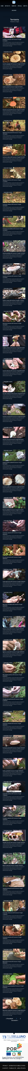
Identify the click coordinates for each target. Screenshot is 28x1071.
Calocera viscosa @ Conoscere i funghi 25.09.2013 (13, 628)
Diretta (25, 6)
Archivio (14, 10)
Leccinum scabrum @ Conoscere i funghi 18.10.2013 (14, 157)
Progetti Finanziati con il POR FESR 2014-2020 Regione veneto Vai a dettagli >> (13, 1058)
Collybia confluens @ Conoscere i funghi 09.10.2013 (14, 347)
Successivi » (14, 1020)
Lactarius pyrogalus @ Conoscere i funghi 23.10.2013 (14, 64)
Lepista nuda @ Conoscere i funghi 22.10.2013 (12, 86)
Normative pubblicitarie (17, 1065)
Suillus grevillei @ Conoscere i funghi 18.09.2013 (13, 770)
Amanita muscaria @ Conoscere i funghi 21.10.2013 (14, 109)
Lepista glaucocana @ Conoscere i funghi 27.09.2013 (14, 581)
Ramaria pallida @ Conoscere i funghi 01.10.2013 (13, 509)
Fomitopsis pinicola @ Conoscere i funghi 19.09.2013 (14, 747)
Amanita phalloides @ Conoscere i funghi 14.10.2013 (14, 253)
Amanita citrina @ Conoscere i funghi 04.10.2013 (13, 439)
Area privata (21, 1068)
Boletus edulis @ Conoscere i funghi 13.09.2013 (13, 865)
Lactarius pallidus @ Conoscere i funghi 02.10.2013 (13, 486)
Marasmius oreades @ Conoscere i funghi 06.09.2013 (14, 1010)
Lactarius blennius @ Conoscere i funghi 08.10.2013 (14, 370)
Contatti (5, 1068)
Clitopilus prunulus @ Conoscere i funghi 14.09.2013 (14, 842)
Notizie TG (7, 6)
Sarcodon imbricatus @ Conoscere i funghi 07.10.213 (14, 393)
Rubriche (14, 6)
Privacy (5, 1065)
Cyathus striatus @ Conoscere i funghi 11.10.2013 (13, 300)
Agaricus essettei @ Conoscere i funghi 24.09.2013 (13, 651)
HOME (2, 6)
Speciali (20, 6)
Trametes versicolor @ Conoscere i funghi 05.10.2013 (14, 416)
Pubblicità (12, 1068)
